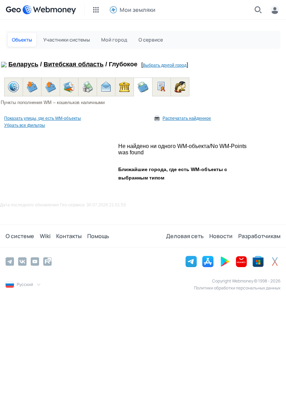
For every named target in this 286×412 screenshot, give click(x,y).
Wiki (45, 236)
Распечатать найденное (187, 118)
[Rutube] (47, 261)
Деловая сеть (185, 236)
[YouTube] (35, 261)
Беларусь (23, 64)
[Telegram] (10, 261)
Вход (274, 9)
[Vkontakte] (22, 261)
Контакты (69, 236)
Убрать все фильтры (24, 125)
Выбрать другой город (165, 65)
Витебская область (74, 64)
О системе (20, 236)
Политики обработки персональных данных (237, 288)
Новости (221, 236)
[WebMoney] (49, 10)
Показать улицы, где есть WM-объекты (42, 118)
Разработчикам (259, 236)
